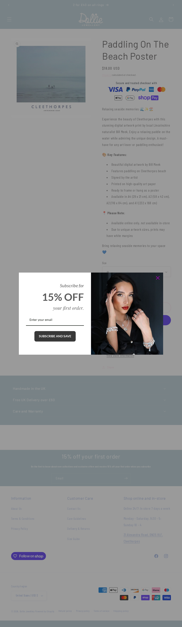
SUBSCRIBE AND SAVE (55, 336)
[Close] (157, 278)
